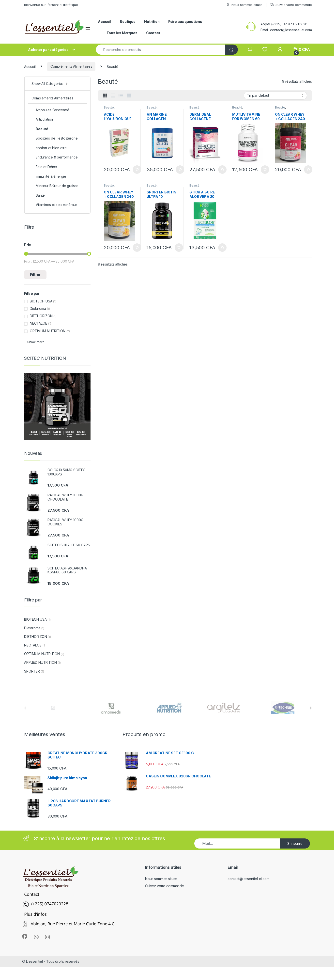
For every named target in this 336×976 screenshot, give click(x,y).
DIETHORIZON (41, 316)
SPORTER (32, 671)
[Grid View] (105, 96)
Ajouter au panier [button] (135, 169)
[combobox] (160, 50)
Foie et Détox (46, 167)
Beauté (109, 107)
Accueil (104, 21)
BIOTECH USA (41, 301)
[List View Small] (129, 96)
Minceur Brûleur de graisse (57, 186)
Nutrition (152, 21)
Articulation (44, 119)
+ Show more (34, 342)
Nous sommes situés (246, 5)
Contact (153, 33)
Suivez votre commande (293, 5)
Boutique (128, 21)
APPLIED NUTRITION (40, 662)
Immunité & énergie (51, 176)
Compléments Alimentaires (71, 66)
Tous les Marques (122, 33)
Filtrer (35, 274)
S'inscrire (295, 843)
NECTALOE (38, 323)
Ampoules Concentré (52, 110)
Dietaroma (38, 308)
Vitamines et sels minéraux (56, 205)
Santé (40, 195)
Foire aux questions (185, 21)
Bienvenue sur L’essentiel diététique (51, 5)
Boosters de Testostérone (57, 138)
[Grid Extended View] (113, 96)
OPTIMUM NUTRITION (47, 331)
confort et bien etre (51, 148)
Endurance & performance (57, 157)
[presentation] (311, 708)
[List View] (121, 96)
